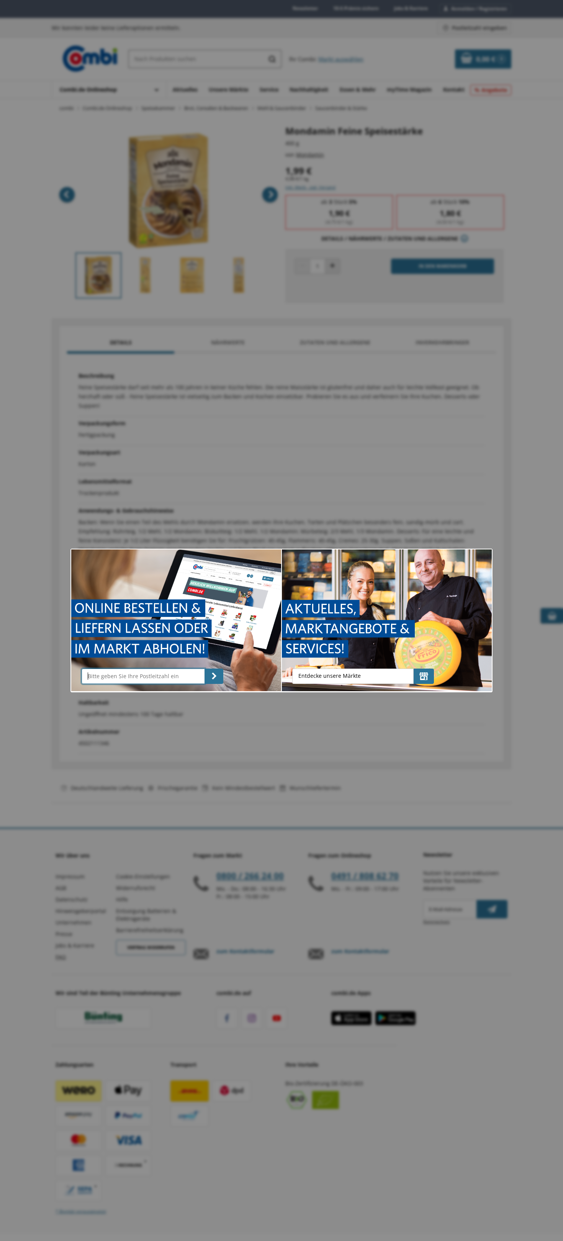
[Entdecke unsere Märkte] (424, 676)
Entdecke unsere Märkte (329, 675)
